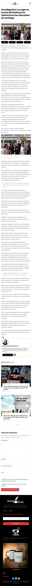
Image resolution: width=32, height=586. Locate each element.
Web (2, 472)
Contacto (11, 510)
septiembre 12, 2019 (5, 21)
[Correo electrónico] (15, 355)
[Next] (17, 425)
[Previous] (15, 425)
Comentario (4, 440)
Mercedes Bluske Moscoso (10, 346)
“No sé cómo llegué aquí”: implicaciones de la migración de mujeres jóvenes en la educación (15, 417)
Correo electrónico (6, 466)
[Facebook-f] (13, 578)
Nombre (3, 459)
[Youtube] (19, 578)
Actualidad (6, 384)
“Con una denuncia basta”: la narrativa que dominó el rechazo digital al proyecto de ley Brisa (15, 388)
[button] (13, 569)
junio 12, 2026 (6, 420)
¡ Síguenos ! (6, 576)
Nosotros (5, 510)
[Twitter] (16, 578)
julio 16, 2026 (6, 391)
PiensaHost (16, 583)
